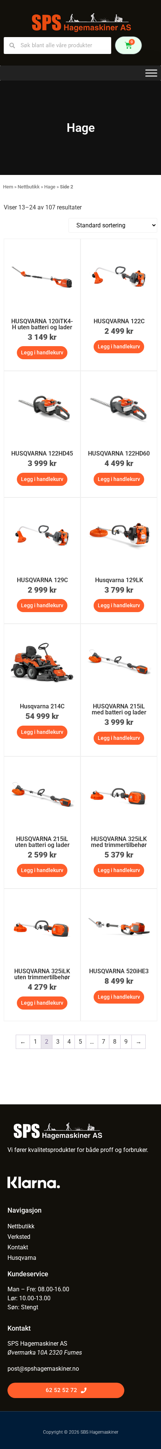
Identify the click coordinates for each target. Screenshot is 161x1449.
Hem (8, 187)
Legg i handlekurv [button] (42, 353)
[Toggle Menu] (151, 72)
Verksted (18, 1236)
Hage (49, 187)
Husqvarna (21, 1257)
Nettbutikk (29, 187)
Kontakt (17, 1247)
